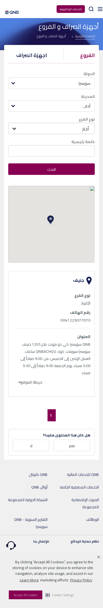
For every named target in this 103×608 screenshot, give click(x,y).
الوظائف (92, 519)
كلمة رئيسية (83, 141)
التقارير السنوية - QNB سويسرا (31, 523)
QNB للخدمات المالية (83, 474)
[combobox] (51, 83)
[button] (59, 594)
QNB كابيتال (38, 474)
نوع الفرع (87, 119)
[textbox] (51, 128)
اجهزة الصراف (31, 55)
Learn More (29, 580)
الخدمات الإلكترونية (71, 9)
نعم (72, 445)
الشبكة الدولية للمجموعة (28, 499)
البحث (51, 169)
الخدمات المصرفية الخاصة (79, 487)
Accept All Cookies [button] (25, 595)
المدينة (88, 96)
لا (31, 445)
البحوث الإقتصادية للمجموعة (85, 503)
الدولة (89, 73)
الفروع (87, 55)
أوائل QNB (39, 487)
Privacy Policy (81, 580)
